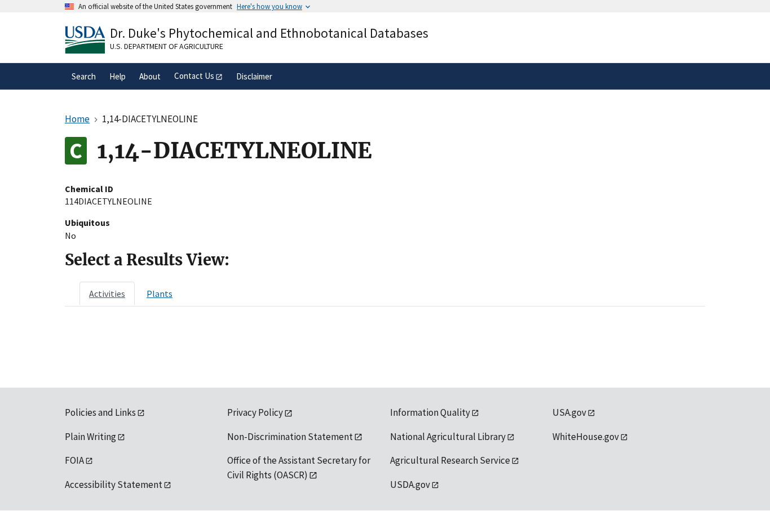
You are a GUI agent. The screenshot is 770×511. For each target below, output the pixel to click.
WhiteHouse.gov (585, 436)
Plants (159, 293)
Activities (107, 293)
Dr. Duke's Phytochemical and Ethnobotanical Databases (269, 33)
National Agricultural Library (448, 436)
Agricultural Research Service (450, 460)
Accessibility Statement (113, 484)
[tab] (107, 293)
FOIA (74, 460)
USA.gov (569, 412)
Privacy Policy (255, 412)
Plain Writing (90, 436)
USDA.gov (410, 484)
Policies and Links (100, 412)
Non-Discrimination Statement (290, 436)
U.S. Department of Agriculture (166, 46)
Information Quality (430, 412)
